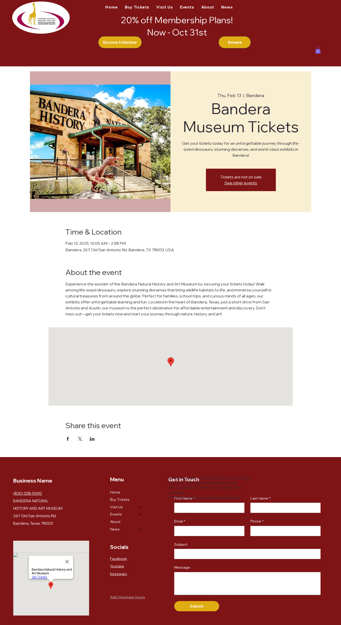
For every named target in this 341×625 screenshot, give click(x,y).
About (115, 521)
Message (182, 567)
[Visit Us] (140, 507)
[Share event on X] (80, 439)
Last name (260, 498)
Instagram (118, 574)
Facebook (118, 558)
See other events (240, 182)
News (115, 529)
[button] (318, 50)
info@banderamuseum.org (213, 483)
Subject (180, 544)
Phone (256, 521)
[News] (140, 529)
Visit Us (116, 507)
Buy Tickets (120, 499)
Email (179, 521)
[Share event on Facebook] (67, 439)
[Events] (140, 514)
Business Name (32, 480)
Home (115, 492)
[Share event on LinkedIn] (92, 439)
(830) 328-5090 (27, 493)
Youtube (117, 566)
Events (116, 514)
